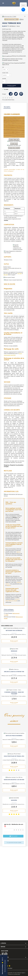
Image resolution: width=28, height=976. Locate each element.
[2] (5, 98)
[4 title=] (16, 770)
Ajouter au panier (11, 85)
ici (7, 269)
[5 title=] (19, 770)
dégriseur (18, 552)
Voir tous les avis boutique (5, 966)
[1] (3, 98)
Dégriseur (14, 651)
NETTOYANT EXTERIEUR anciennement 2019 (14, 308)
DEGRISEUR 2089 (10, 310)
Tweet (16, 94)
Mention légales (21, 972)
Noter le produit (13, 836)
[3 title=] (14, 770)
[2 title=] (12, 770)
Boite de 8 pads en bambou (14, 735)
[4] (10, 98)
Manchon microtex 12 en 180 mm (14, 779)
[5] (12, 98)
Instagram (6, 954)
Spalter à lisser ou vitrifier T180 (14, 671)
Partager (11, 94)
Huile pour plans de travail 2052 (14, 756)
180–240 (6, 274)
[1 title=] (9, 770)
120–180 (20, 273)
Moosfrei (14, 800)
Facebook (3, 954)
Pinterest (21, 94)
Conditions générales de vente (10, 972)
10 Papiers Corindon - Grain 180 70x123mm (14, 692)
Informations (5, 960)
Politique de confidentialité (14, 974)
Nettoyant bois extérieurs (14, 630)
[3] (7, 98)
